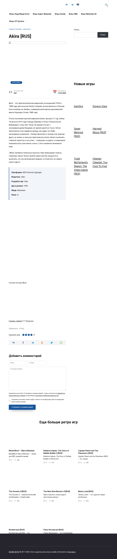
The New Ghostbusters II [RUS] (56, 491)
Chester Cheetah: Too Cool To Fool (100, 162)
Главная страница (15, 29)
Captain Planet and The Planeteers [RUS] (88, 451)
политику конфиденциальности (47, 395)
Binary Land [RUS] (85, 491)
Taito (22, 329)
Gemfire (78, 106)
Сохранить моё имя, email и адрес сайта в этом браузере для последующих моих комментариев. (37, 400)
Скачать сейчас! (15, 321)
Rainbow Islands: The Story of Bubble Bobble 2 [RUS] (56, 451)
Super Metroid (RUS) (78, 132)
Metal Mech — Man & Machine (22, 450)
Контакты (71, 552)
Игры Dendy (60, 14)
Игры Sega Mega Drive (19, 14)
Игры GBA (73, 14)
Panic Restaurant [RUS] (53, 530)
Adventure (14, 329)
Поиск (76, 30)
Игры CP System (16, 21)
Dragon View (100, 106)
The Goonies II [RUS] (17, 491)
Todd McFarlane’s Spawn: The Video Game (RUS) (81, 166)
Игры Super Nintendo (42, 14)
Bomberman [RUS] (16, 530)
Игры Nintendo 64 (88, 14)
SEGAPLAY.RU (14, 552)
